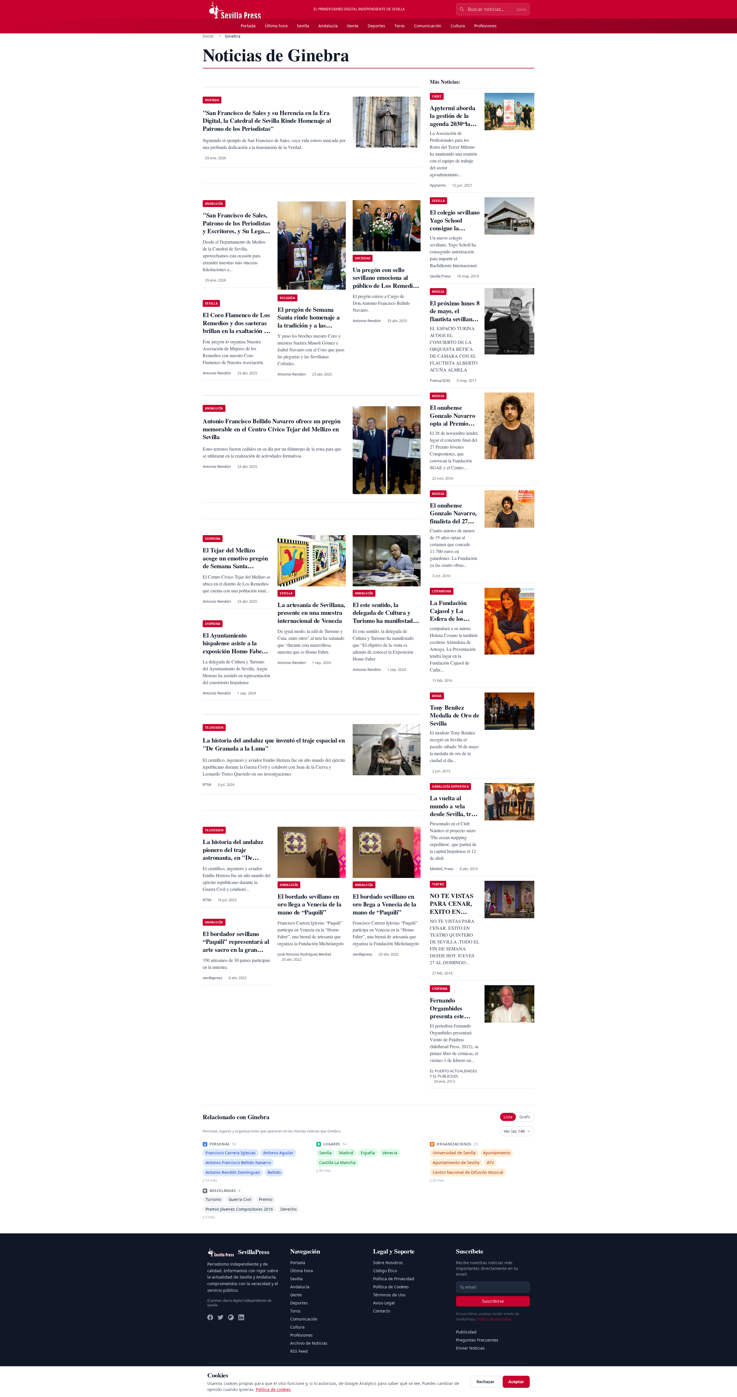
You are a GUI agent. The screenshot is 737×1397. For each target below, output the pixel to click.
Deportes (376, 25)
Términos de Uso (389, 1295)
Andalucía (328, 25)
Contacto (381, 1311)
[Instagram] (231, 1317)
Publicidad (466, 1332)
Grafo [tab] (524, 1116)
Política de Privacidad (393, 1278)
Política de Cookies (391, 1286)
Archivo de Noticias (308, 1343)
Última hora (276, 25)
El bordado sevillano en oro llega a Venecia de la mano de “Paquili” (309, 904)
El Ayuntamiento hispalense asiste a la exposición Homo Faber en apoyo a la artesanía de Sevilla (236, 650)
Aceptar (516, 1381)
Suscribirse (493, 1301)
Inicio (208, 36)
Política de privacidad (494, 1319)
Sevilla (303, 25)
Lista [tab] (508, 1116)
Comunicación (427, 25)
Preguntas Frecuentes (477, 1340)
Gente (352, 25)
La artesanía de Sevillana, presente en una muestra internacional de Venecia (311, 612)
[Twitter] (220, 1317)
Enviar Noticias (470, 1348)
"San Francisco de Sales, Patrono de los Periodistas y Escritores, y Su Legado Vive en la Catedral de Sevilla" (236, 230)
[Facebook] (210, 1317)
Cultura (458, 25)
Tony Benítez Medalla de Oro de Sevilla (454, 715)
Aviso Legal (384, 1303)
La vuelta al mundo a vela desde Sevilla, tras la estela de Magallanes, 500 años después (453, 817)
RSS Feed (299, 1351)
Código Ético (385, 1270)
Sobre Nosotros (388, 1262)
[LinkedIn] (241, 1317)
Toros (399, 25)
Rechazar (485, 1381)
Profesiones (485, 25)
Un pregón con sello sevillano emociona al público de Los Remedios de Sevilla (385, 281)
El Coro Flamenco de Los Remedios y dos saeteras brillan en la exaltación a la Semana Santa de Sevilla (236, 330)
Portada (248, 25)
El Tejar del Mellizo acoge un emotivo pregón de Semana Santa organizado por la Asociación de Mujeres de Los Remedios (236, 569)
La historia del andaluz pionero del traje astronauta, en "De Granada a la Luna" (233, 853)
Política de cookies (273, 1389)
